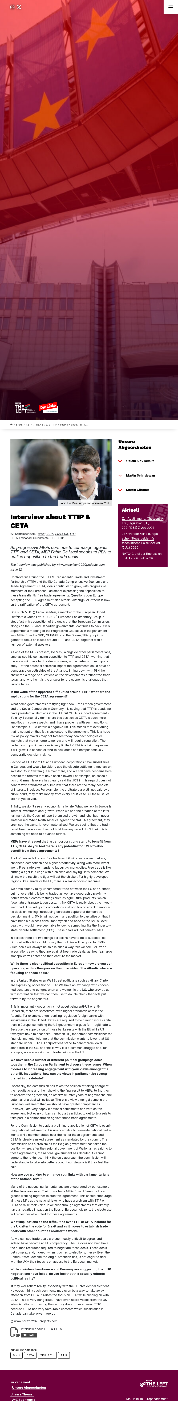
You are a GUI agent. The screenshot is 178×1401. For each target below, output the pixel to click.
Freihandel (25, 538)
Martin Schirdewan (140, 475)
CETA (29, 424)
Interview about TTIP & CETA (41, 1329)
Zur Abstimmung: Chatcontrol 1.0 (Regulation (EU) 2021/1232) (142, 523)
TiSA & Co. (42, 424)
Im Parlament (20, 1382)
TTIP (54, 424)
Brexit (19, 424)
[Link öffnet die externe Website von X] (19, 7)
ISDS (53, 538)
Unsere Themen (22, 1394)
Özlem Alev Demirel (140, 461)
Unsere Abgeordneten (29, 1387)
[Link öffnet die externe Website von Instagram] (12, 7)
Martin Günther (137, 490)
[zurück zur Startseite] (36, 407)
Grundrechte (41, 538)
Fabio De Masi (46, 612)
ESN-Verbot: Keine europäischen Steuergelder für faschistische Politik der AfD (141, 538)
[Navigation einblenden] (170, 7)
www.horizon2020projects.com (82, 564)
